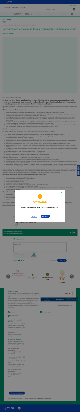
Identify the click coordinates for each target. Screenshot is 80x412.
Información (45, 216)
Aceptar (34, 216)
